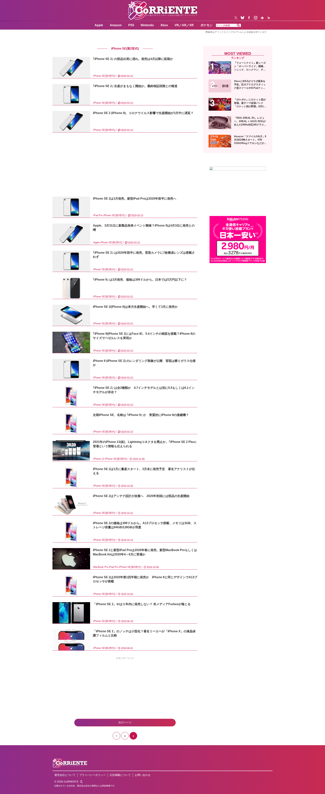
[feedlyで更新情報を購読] (262, 18)
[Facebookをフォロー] (249, 18)
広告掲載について (120, 774)
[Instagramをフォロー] (255, 18)
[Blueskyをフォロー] (242, 18)
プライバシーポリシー (92, 774)
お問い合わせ (142, 774)
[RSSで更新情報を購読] (269, 18)
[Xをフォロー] (236, 18)
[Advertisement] (124, 164)
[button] (238, 25)
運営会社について (64, 774)
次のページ (124, 722)
